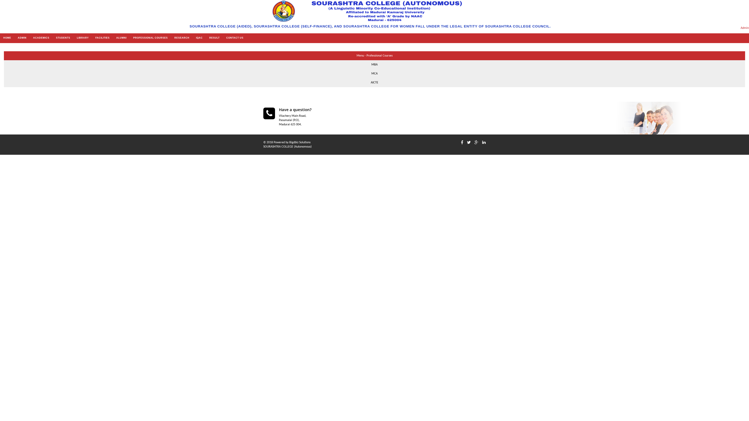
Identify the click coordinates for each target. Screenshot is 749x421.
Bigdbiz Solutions (300, 142)
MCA (374, 73)
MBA (374, 64)
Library (83, 37)
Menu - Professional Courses (375, 55)
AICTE (374, 82)
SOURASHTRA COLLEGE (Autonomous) (287, 146)
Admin (745, 28)
